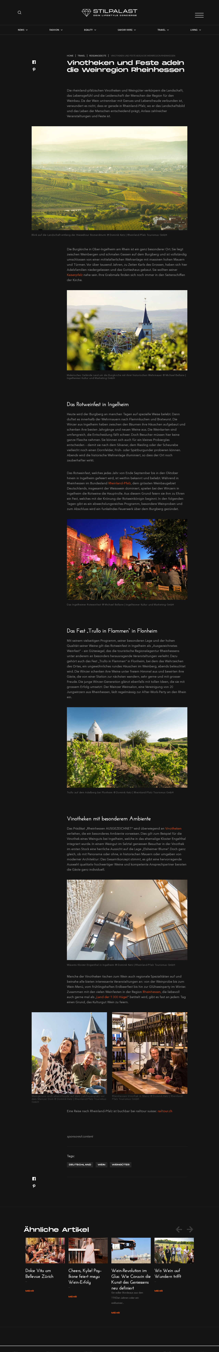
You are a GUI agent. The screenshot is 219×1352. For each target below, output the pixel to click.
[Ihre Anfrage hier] (20, 12)
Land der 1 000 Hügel (112, 997)
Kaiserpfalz (75, 275)
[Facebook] (34, 62)
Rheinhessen (152, 992)
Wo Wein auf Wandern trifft (167, 1272)
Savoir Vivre (125, 30)
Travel (162, 30)
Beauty (88, 30)
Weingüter (121, 1164)
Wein (101, 1164)
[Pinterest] (34, 70)
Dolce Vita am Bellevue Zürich (39, 1272)
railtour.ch (165, 1111)
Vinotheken (173, 828)
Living (194, 30)
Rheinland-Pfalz (119, 483)
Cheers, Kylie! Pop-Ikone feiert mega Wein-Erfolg (85, 1275)
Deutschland (80, 1164)
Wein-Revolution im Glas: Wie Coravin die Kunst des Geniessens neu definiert (131, 1278)
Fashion (54, 30)
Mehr (29, 1291)
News (21, 30)
